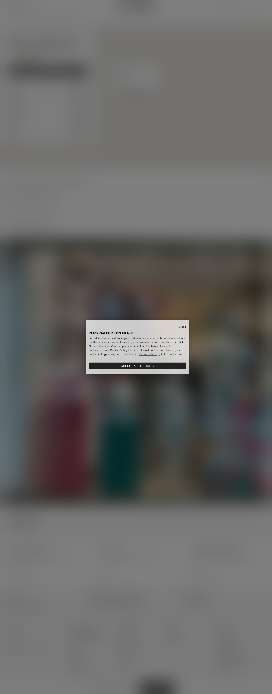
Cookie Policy (118, 350)
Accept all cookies (137, 366)
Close (182, 326)
